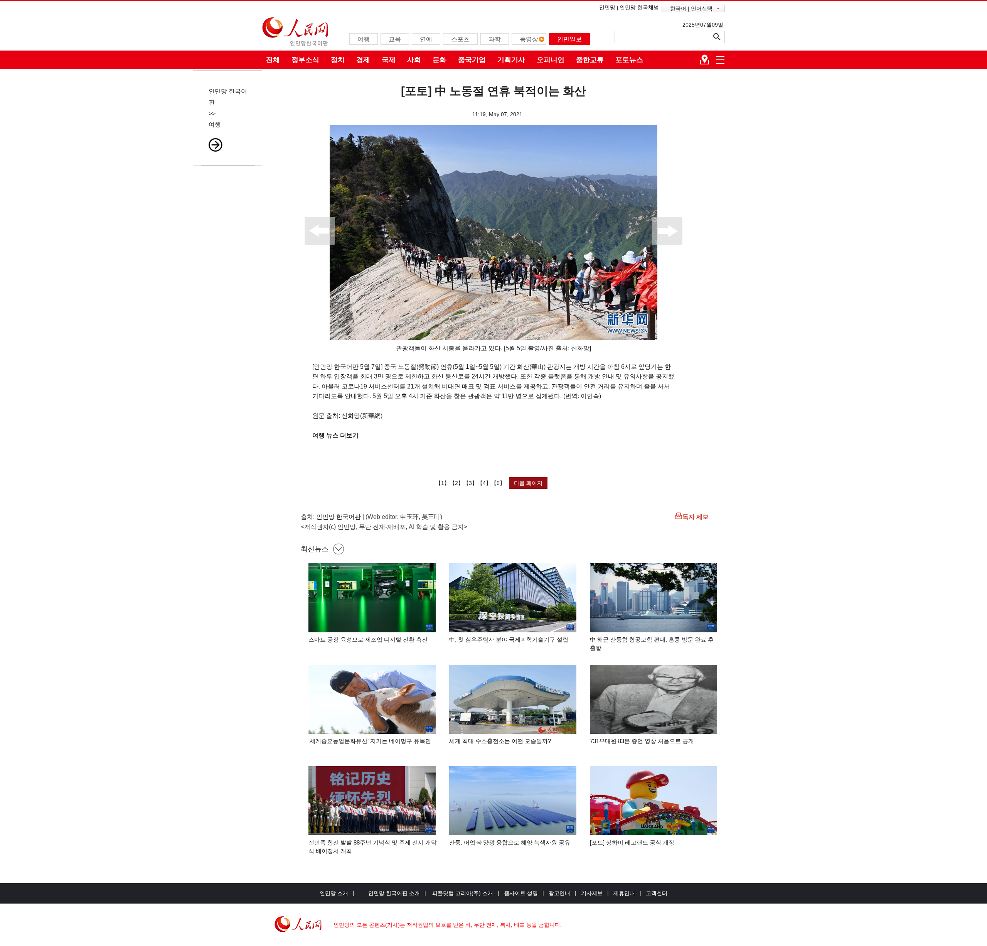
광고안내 (559, 893)
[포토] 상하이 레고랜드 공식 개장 (632, 842)
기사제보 (592, 893)
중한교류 (590, 60)
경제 (363, 60)
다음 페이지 (528, 483)
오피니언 (550, 60)
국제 (389, 60)
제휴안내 (624, 893)
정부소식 (305, 60)
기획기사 (511, 60)
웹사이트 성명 (521, 893)
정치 (338, 60)
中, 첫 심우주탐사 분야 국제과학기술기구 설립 (508, 639)
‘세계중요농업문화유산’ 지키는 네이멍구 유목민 (369, 741)
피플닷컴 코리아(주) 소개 (462, 893)
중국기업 (472, 60)
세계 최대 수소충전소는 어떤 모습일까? (500, 741)
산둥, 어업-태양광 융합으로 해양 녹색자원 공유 (509, 842)
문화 (439, 60)
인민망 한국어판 (338, 517)
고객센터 (656, 893)
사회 (414, 60)
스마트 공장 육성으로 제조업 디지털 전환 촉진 (368, 639)
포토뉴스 (629, 60)
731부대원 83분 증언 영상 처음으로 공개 (642, 741)
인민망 (607, 7)
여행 (215, 124)
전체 (273, 60)
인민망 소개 (334, 893)
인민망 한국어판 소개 (394, 893)
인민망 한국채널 (639, 7)
